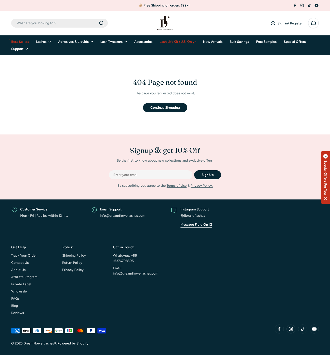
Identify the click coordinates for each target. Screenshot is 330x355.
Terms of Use (177, 186)
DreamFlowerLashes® (40, 343)
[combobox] (59, 23)
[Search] (101, 23)
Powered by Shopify (72, 343)
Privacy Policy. (202, 186)
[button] (325, 177)
